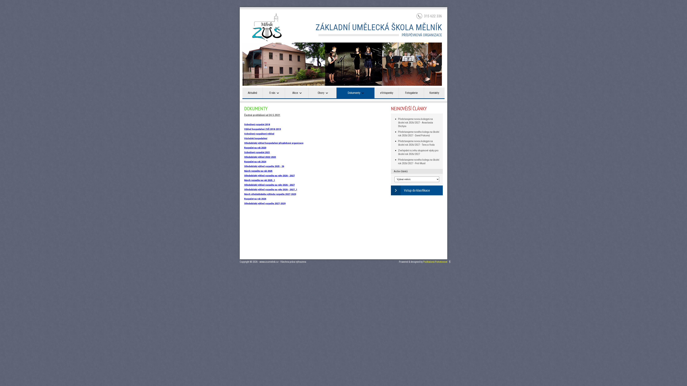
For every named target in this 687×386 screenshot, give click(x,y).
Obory (321, 93)
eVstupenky (386, 93)
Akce (295, 93)
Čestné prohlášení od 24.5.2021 (262, 115)
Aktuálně (252, 93)
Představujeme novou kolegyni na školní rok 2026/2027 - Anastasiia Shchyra (415, 122)
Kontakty (434, 93)
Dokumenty (354, 93)
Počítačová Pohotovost (435, 261)
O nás (272, 93)
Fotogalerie (411, 93)
